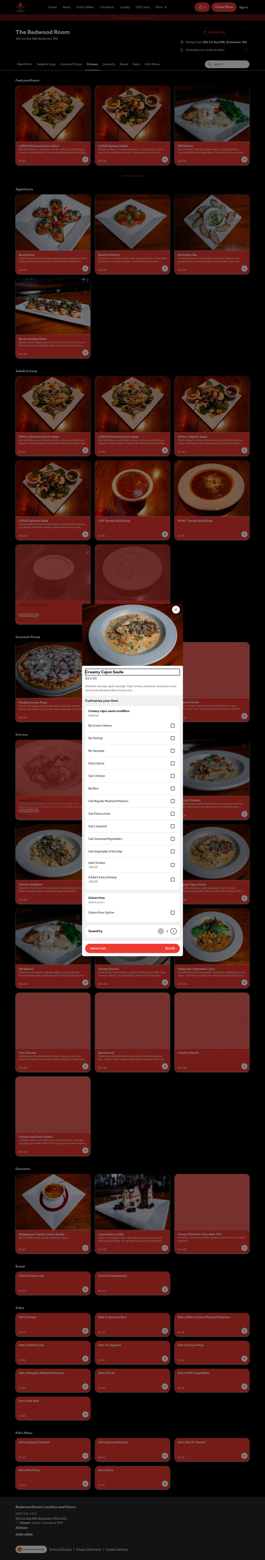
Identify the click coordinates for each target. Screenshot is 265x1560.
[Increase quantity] (174, 931)
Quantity (95, 931)
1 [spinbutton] (167, 931)
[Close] (176, 610)
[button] (132, 635)
